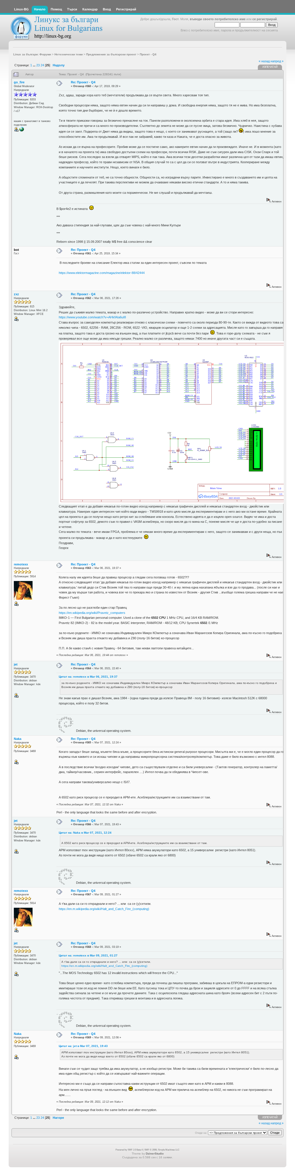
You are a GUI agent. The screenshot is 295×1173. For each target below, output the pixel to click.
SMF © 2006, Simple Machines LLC (161, 1149)
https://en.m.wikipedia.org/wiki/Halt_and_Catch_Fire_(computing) (104, 909)
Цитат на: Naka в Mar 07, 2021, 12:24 (85, 832)
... (34, 65)
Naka (17, 738)
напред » (277, 61)
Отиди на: (201, 1132)
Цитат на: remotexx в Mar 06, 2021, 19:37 (88, 676)
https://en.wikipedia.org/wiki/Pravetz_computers (92, 612)
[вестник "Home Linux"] (21, 130)
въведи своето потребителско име (217, 19)
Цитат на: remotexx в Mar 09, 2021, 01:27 (88, 955)
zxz (16, 294)
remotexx (21, 564)
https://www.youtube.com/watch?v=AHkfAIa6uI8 (92, 317)
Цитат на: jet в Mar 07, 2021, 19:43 (83, 1046)
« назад (264, 61)
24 (42, 65)
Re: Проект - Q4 (83, 82)
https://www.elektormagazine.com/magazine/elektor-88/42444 (102, 273)
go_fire (19, 82)
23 (38, 65)
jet (16, 664)
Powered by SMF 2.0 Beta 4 (129, 1149)
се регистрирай (264, 19)
